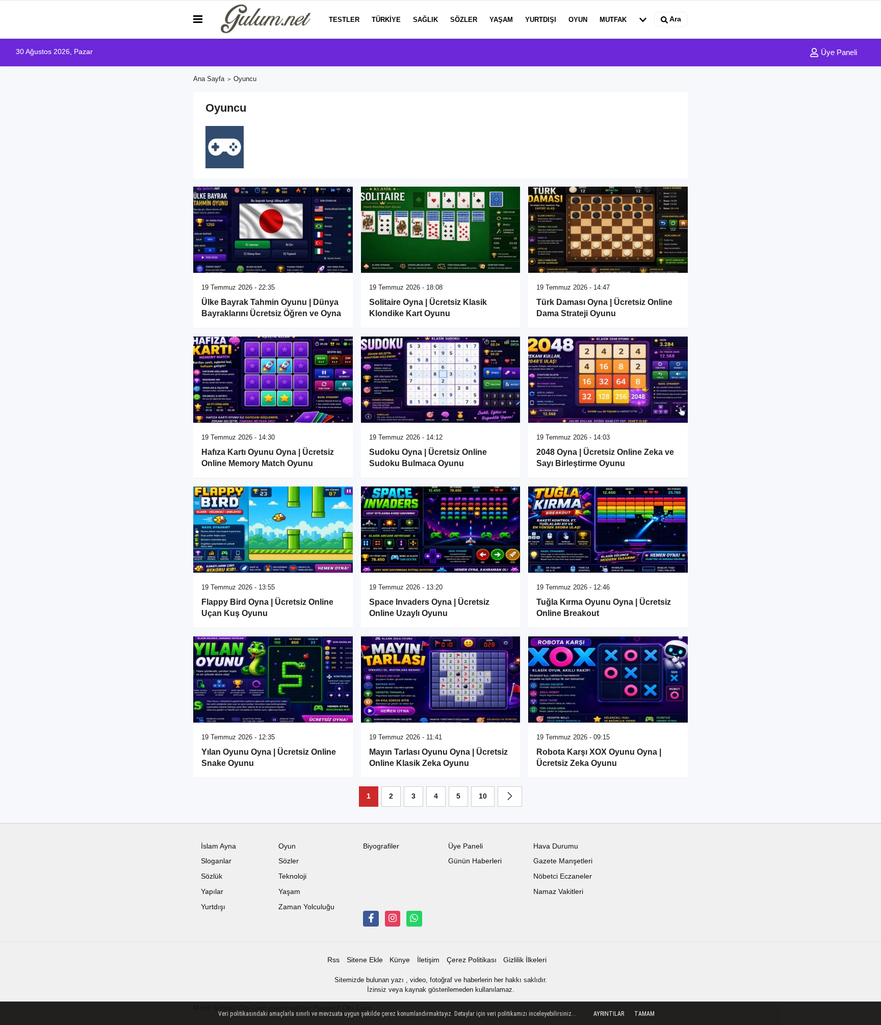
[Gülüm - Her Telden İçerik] (264, 19)
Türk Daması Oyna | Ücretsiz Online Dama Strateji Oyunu (604, 308)
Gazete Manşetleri (562, 861)
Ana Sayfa (208, 79)
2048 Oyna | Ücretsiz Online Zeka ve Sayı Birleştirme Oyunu (605, 458)
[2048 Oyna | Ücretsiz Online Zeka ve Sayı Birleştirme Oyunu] (608, 380)
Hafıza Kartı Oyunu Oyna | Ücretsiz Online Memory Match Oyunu (267, 458)
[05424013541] (414, 918)
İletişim (428, 960)
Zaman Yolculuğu (306, 907)
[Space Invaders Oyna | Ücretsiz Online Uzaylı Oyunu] (441, 529)
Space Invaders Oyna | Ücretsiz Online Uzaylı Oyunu (429, 608)
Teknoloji (292, 876)
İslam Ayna (218, 846)
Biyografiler (381, 846)
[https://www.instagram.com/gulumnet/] (392, 918)
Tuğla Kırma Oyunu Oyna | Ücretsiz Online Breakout (603, 608)
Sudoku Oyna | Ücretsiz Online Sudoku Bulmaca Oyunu (428, 458)
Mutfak (613, 19)
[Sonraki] (510, 796)
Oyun (577, 19)
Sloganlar (216, 861)
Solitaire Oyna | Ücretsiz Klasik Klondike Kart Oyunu (428, 308)
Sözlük (211, 876)
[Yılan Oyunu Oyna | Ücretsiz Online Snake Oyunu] (273, 679)
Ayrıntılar (608, 1013)
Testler (344, 19)
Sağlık (425, 19)
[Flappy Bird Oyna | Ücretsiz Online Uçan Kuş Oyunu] (273, 529)
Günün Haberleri (475, 861)
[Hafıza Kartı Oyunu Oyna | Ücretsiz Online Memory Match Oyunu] (273, 380)
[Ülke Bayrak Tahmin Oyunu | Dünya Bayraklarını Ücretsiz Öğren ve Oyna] (273, 230)
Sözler (463, 19)
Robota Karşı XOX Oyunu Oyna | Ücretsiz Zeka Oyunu (598, 757)
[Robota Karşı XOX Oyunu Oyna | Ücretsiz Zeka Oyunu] (608, 679)
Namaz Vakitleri (558, 891)
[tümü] (643, 19)
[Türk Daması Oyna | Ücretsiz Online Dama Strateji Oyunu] (608, 230)
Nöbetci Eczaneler (562, 876)
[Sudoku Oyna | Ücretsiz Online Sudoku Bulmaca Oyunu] (441, 380)
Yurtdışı (540, 19)
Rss (333, 960)
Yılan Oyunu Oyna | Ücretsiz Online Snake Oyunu (268, 757)
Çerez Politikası (472, 960)
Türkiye (386, 19)
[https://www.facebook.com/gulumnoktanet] (370, 918)
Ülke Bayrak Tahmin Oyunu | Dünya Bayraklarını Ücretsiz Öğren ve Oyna (271, 308)
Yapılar (212, 891)
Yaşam (501, 19)
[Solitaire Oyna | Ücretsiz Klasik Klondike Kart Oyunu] (441, 230)
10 (483, 796)
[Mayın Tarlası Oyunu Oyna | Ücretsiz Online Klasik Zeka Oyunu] (441, 679)
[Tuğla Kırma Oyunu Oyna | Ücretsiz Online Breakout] (608, 529)
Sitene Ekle (365, 960)
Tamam (644, 1013)
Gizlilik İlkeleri (525, 960)
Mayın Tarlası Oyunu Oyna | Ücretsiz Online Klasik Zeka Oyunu (438, 757)
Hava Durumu (555, 846)
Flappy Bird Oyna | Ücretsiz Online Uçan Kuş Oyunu (267, 608)
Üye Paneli (838, 52)
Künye (400, 960)
